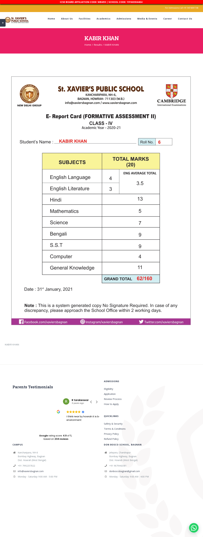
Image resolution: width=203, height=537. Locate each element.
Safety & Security (113, 423)
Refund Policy (111, 438)
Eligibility (108, 388)
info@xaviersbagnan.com (31, 471)
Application (110, 393)
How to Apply (111, 404)
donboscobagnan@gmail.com (124, 471)
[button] (96, 402)
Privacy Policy (111, 433)
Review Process (113, 398)
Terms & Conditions (115, 428)
